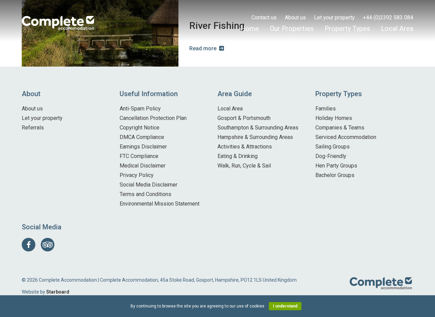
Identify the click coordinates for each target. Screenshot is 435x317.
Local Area (397, 28)
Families (325, 108)
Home (249, 28)
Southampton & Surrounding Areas (258, 127)
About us (295, 17)
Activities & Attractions (245, 146)
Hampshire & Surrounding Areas (255, 137)
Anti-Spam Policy (140, 108)
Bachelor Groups (334, 175)
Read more (202, 48)
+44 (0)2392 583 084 (388, 17)
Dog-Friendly (330, 156)
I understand (285, 306)
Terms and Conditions (145, 194)
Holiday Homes (333, 118)
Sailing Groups (332, 146)
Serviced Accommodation (345, 137)
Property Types (347, 28)
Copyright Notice (139, 127)
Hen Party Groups (336, 165)
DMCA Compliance (142, 137)
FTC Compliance (139, 156)
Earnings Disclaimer (143, 146)
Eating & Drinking (238, 156)
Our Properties (292, 28)
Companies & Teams (339, 127)
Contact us (264, 17)
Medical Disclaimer (143, 165)
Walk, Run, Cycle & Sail (244, 165)
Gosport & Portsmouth (244, 118)
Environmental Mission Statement (159, 203)
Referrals (33, 127)
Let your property (334, 17)
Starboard (57, 292)
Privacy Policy (137, 175)
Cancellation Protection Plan (153, 118)
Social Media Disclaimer (148, 184)
